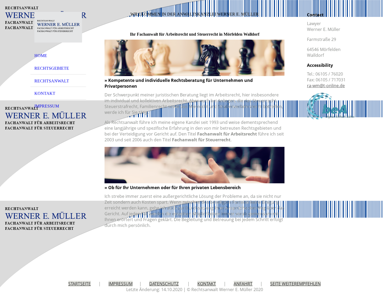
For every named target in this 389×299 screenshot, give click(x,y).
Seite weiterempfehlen (295, 284)
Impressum (120, 284)
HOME (40, 55)
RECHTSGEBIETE (51, 68)
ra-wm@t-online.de (326, 85)
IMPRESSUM (46, 106)
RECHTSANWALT (51, 81)
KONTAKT (44, 93)
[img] (58, 27)
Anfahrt (243, 284)
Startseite (79, 284)
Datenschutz (164, 284)
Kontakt (206, 284)
